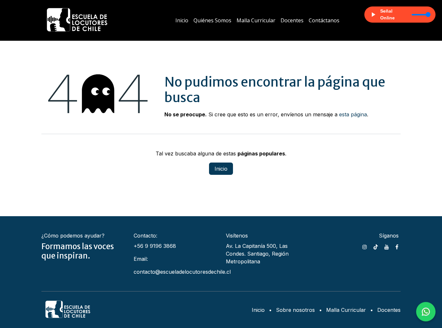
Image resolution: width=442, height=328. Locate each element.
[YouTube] (386, 247)
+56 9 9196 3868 (155, 246)
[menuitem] (182, 20)
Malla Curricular (346, 310)
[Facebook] (397, 247)
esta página (353, 114)
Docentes (389, 310)
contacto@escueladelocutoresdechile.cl (182, 272)
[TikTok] (376, 247)
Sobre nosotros (295, 310)
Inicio (221, 168)
